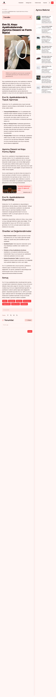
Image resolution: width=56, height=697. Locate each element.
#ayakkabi (11, 301)
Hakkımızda (38, 2)
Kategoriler (28, 2)
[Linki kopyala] (17, 315)
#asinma (19, 301)
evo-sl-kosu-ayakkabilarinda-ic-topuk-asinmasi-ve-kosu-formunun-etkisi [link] (15, 12)
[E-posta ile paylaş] (14, 315)
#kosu (4, 301)
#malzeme (24, 304)
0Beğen (29, 320)
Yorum (29, 331)
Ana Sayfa (4, 9)
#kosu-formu (15, 304)
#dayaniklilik (6, 304)
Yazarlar (45, 2)
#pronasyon (27, 301)
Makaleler (21, 2)
